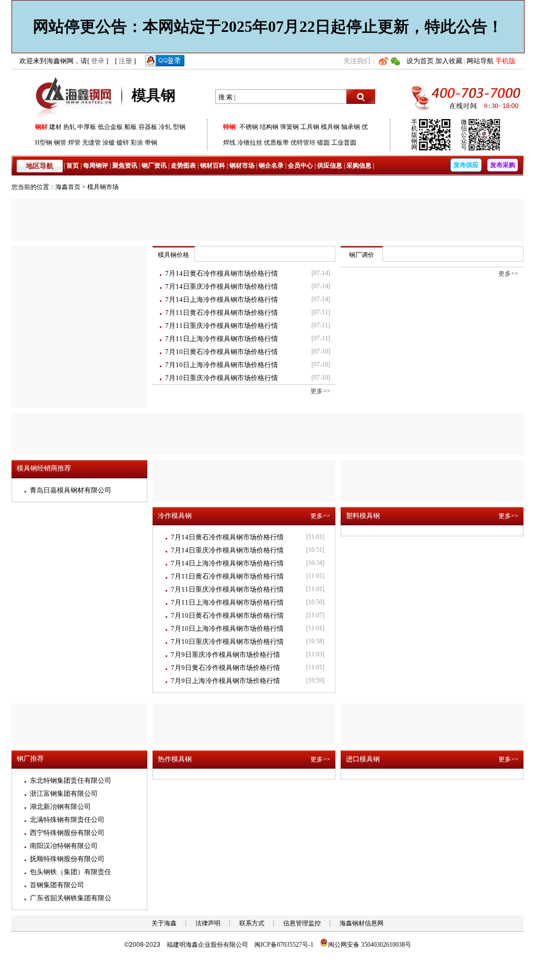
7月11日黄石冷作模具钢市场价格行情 (221, 312)
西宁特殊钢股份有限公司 (67, 833)
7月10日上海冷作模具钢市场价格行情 (221, 365)
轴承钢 (350, 127)
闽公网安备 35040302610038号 (369, 944)
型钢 (179, 127)
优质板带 (276, 142)
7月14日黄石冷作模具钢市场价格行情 (221, 273)
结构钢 (269, 127)
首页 (72, 165)
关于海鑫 (164, 923)
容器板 (147, 127)
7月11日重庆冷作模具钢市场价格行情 (221, 325)
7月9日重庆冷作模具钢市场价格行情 (225, 654)
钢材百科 (212, 165)
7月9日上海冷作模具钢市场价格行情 (225, 681)
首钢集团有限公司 (57, 885)
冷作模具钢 (175, 516)
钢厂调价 (361, 254)
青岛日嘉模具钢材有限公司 (70, 490)
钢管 (60, 142)
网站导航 (480, 61)
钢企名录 (271, 165)
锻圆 (323, 142)
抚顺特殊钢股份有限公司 (67, 859)
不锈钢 (248, 127)
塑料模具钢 (363, 516)
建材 (55, 127)
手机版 (505, 61)
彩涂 (137, 142)
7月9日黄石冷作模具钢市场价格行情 (225, 668)
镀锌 (123, 142)
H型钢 (43, 142)
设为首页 (420, 61)
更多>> (320, 391)
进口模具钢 (363, 759)
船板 (130, 127)
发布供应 (466, 165)
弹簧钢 (289, 127)
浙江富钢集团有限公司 (64, 793)
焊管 (74, 142)
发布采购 (502, 165)
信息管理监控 (302, 923)
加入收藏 (448, 61)
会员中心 (300, 165)
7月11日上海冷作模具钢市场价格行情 (221, 339)
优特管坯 (303, 142)
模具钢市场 (103, 187)
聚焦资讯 (124, 165)
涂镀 (108, 142)
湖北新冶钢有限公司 (60, 806)
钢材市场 (241, 165)
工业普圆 (343, 142)
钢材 (41, 127)
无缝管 (91, 142)
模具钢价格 (173, 254)
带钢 (151, 142)
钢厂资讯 (154, 165)
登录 (97, 61)
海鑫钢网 (75, 97)
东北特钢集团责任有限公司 (70, 780)
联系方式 (251, 923)
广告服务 (267, 220)
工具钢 (309, 127)
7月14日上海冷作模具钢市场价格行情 (221, 299)
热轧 (69, 127)
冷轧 (165, 127)
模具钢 (330, 127)
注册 (125, 61)
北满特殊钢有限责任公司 (67, 819)
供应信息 (329, 165)
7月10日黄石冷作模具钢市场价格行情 (221, 352)
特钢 (229, 127)
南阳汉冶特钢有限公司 (64, 846)
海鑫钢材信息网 (361, 923)
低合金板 (110, 127)
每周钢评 (95, 165)
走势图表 (183, 165)
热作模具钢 (175, 759)
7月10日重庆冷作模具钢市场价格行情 (221, 378)
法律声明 (207, 923)
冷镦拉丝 (249, 142)
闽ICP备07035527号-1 (283, 944)
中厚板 (86, 127)
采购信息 (358, 165)
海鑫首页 (67, 187)
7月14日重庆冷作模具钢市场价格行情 (221, 286)
